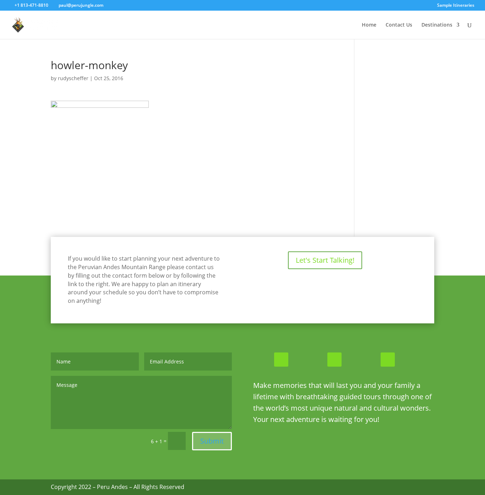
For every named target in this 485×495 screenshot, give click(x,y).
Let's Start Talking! (325, 260)
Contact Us (399, 25)
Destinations (436, 25)
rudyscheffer (73, 78)
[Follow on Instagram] (334, 359)
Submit (212, 441)
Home (369, 25)
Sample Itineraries (455, 5)
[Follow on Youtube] (388, 359)
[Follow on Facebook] (281, 359)
